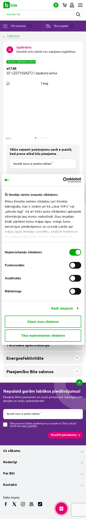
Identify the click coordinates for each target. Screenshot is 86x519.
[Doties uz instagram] (22, 504)
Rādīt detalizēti (62, 308)
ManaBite (71, 5)
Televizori (13, 36)
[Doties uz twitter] (14, 504)
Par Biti (9, 473)
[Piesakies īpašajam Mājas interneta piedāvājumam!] (61, 508)
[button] (57, 5)
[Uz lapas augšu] (79, 382)
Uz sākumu (11, 450)
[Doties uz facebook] (5, 504)
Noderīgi (10, 462)
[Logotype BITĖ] (10, 5)
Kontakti (10, 484)
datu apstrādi (29, 426)
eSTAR (11, 68)
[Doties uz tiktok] (40, 504)
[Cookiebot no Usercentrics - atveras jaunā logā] (63, 180)
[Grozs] (64, 5)
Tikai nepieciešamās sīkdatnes (43, 335)
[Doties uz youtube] (31, 504)
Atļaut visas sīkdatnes (43, 321)
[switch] (75, 265)
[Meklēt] (78, 14)
